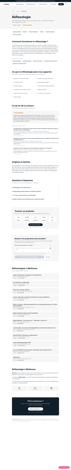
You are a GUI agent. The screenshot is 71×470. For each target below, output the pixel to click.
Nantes (18, 220)
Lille (52, 220)
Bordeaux (44, 220)
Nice (52, 217)
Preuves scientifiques (33, 31)
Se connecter (53, 4)
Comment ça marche (17, 31)
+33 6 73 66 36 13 (20, 323)
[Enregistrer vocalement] (50, 248)
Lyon (35, 217)
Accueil (13, 11)
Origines (41, 31)
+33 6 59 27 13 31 (20, 330)
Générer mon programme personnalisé (29, 257)
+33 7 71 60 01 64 (20, 316)
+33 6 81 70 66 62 (21, 338)
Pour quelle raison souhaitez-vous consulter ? (24, 245)
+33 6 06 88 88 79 (20, 360)
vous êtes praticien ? (43, 4)
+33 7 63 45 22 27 (20, 300)
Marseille (27, 217)
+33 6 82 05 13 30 (20, 352)
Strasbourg (35, 220)
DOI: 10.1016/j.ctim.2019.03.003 (19, 135)
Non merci (48, 257)
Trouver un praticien (17, 34)
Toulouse (44, 217)
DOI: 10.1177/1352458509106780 (19, 145)
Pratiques (18, 11)
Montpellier (27, 220)
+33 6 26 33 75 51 (21, 285)
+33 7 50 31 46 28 (20, 278)
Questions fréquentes (50, 31)
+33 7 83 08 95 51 (20, 308)
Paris (19, 217)
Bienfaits (25, 31)
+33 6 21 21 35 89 (20, 292)
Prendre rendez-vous (31, 4)
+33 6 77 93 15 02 (21, 345)
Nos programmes (19, 4)
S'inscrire (61, 4)
